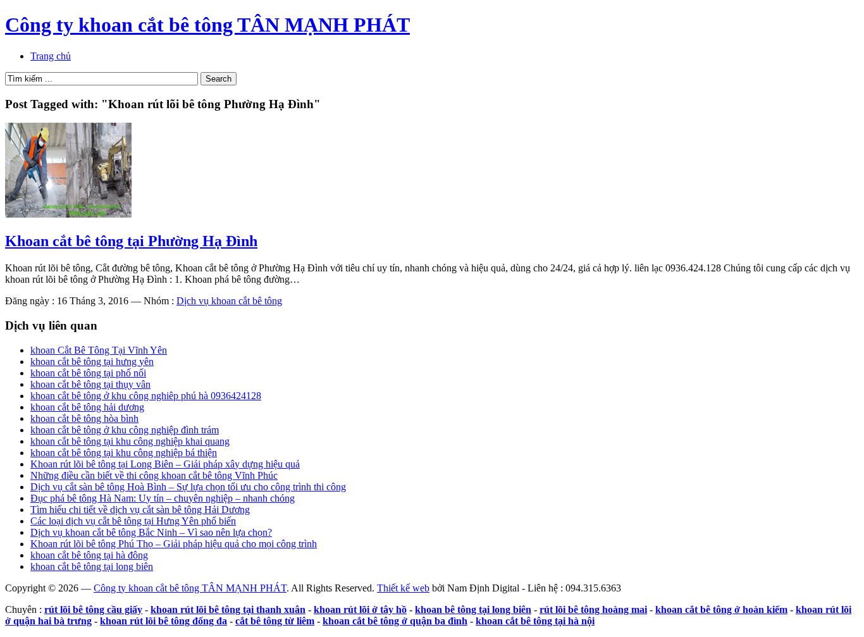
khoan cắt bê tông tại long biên (91, 566)
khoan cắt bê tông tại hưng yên (92, 361)
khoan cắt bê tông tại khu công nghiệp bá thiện (123, 452)
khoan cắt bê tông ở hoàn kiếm (721, 609)
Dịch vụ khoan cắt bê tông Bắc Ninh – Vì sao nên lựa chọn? (151, 532)
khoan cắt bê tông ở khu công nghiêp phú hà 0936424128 (145, 395)
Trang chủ (50, 56)
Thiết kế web (403, 588)
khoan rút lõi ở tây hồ (360, 609)
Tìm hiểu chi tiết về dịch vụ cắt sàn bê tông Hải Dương (140, 509)
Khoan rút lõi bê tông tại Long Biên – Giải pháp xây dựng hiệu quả (165, 464)
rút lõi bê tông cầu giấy (93, 609)
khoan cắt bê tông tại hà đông (89, 555)
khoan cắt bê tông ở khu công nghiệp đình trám (124, 429)
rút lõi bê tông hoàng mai (593, 609)
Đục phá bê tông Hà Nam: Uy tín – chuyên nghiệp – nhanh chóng (162, 498)
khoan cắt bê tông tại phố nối (88, 373)
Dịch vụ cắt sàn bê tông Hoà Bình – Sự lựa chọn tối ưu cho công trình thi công (188, 486)
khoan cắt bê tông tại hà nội (535, 620)
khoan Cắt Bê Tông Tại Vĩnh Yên (98, 350)
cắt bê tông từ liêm (274, 620)
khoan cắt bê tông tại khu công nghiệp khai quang (130, 441)
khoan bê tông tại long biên (473, 609)
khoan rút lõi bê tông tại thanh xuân (228, 609)
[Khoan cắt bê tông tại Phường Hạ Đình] (68, 214)
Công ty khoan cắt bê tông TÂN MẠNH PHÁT (207, 24)
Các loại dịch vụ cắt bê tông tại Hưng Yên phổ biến (133, 521)
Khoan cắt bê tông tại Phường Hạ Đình (131, 241)
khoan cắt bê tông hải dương (87, 407)
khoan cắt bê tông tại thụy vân (90, 384)
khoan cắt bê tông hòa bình (84, 418)
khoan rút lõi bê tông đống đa (163, 620)
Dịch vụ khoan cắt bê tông (229, 300)
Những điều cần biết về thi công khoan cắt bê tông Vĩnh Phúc (154, 475)
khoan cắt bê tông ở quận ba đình (395, 620)
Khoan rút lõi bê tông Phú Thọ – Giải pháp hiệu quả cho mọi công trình (173, 543)
